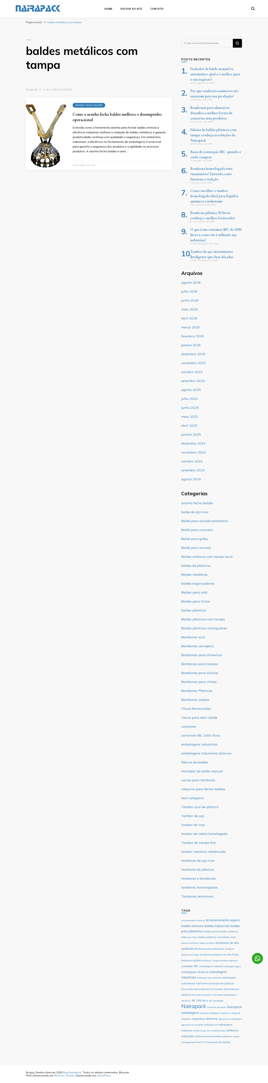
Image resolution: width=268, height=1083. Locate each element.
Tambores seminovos (197, 896)
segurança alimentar (205, 1018)
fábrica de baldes (194, 762)
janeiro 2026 (191, 345)
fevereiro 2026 (192, 336)
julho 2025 (189, 399)
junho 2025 (190, 408)
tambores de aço (218, 1030)
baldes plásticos (193, 610)
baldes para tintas (189, 937)
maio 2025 (189, 416)
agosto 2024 (191, 479)
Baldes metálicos (194, 574)
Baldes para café (194, 592)
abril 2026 (189, 318)
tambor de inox (193, 825)
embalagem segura (232, 966)
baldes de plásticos (196, 565)
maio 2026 (189, 309)
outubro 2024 (192, 461)
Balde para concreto (197, 530)
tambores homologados (199, 887)
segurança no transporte (192, 1025)
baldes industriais (217, 926)
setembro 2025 (193, 381)
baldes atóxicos (192, 926)
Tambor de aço (192, 816)
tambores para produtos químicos (213, 1036)
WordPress (104, 1075)
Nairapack (193, 1006)
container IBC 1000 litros (200, 735)
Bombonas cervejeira (197, 646)
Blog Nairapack (72, 1072)
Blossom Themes (65, 1075)
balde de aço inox (195, 512)
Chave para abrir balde (199, 717)
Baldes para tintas (195, 601)
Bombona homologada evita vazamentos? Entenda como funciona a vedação (211, 174)
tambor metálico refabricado (203, 852)
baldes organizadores (197, 583)
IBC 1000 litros (200, 1000)
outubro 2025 (192, 372)
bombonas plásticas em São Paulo (219, 954)
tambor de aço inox (202, 1030)
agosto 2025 (191, 390)
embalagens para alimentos (209, 977)
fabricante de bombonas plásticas (215, 983)
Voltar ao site (131, 8)
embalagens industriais (199, 744)
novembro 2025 (193, 363)
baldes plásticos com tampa (213, 937)
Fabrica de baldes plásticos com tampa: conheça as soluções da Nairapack (213, 135)
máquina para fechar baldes (203, 789)
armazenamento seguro (223, 920)
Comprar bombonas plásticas (225, 960)
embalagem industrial (211, 966)
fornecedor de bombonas (195, 989)
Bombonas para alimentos (201, 655)
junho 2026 (190, 300)
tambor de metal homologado (204, 834)
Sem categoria (192, 798)
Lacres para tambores (198, 780)
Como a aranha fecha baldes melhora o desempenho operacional (117, 116)
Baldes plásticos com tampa (203, 619)
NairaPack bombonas (216, 1007)
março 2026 (190, 327)
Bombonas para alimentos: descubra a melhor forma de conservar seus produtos (211, 113)
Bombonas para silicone (199, 673)
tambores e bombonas (198, 878)
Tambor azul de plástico (200, 807)
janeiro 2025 (191, 434)
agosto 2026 (191, 282)
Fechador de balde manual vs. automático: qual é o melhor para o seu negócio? (215, 74)
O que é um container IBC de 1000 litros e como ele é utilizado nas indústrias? (216, 234)
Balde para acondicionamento (204, 521)
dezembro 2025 (193, 354)
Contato (157, 8)
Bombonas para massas (199, 664)
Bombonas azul (193, 637)
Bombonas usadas (195, 700)
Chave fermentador (196, 708)
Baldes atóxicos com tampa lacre (207, 557)
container (188, 726)
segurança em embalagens (230, 1019)
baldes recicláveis (207, 943)
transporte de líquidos (218, 1042)
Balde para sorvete (196, 548)
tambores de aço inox (198, 860)
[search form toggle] (253, 8)
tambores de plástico (197, 869)
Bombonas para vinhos (199, 682)
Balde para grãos (194, 539)
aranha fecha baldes (88, 105)
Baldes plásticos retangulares (204, 628)
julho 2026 (189, 291)
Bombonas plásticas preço (196, 960)
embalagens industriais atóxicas (206, 753)
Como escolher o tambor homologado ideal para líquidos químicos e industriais (214, 196)
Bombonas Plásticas (196, 691)
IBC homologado (216, 1000)
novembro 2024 (193, 452)
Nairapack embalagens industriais (214, 1013)
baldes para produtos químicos (221, 931)
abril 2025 (189, 425)
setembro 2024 (193, 470)
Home (108, 8)
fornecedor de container (202, 995)
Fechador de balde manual (202, 771)
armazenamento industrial (193, 920)
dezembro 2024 (193, 443)
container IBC (189, 966)
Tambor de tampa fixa (198, 843)
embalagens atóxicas (195, 972)
